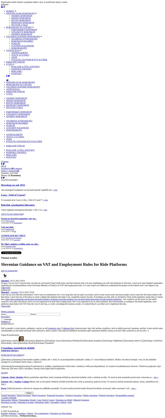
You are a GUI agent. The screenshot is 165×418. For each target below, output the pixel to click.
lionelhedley (18, 248)
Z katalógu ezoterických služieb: (18, 348)
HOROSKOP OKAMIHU (22, 41)
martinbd (17, 240)
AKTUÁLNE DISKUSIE (12, 214)
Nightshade (18, 223)
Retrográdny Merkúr (9, 400)
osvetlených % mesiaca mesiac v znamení (11, 168)
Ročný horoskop (39, 395)
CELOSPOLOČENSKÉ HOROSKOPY (23, 36)
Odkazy (30, 413)
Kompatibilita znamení (125, 395)
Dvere (3, 388)
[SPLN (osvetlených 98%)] (5, 161)
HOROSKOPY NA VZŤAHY (19, 27)
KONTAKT (16, 74)
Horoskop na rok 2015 (13, 185)
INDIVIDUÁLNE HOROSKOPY (20, 13)
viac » (156, 377)
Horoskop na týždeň (64, 400)
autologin (8, 319)
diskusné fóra (68, 328)
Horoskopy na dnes (26, 402)
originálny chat (54, 328)
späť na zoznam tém (9, 271)
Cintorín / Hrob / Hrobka (12, 377)
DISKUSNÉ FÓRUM (15, 62)
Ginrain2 (14, 292)
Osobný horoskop (8, 395)
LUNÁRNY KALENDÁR (22, 46)
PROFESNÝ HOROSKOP (22, 23)
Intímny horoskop (90, 395)
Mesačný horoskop (81, 400)
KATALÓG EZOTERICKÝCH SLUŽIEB (29, 60)
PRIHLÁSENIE (8, 312)
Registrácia (5, 317)
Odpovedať (5, 288)
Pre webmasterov (42, 413)
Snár (70, 402)
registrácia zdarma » (10, 350)
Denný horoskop (24, 395)
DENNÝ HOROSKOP (21, 18)
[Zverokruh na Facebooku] (7, 76)
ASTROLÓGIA (13, 50)
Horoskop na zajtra (8, 402)
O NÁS (9, 64)
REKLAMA (16, 71)
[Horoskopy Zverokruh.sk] (7, 80)
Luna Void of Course (45, 400)
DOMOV (10, 11)
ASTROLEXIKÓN (19, 53)
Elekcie (63, 402)
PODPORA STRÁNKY (21, 69)
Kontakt (4, 413)
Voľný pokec (10, 221)
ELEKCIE (15, 43)
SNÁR (14, 57)
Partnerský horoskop (55, 395)
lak (15, 231)
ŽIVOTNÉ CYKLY (19, 25)
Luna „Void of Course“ (13, 195)
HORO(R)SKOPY (19, 48)
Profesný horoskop (106, 395)
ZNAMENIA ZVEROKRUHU (24, 39)
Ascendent (54, 402)
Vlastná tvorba (11, 246)
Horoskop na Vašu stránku (61, 413)
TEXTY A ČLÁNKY (20, 55)
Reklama (12, 413)
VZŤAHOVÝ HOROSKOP (23, 32)
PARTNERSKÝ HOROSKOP (24, 30)
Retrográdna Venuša (27, 400)
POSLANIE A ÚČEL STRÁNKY (25, 67)
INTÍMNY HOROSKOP (21, 34)
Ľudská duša (10, 229)
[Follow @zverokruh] (9, 76)
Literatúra (22, 413)
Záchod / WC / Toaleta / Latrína (15, 382)
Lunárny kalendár (9, 398)
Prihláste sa (5, 322)
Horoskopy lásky (42, 402)
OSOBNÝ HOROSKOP (21, 16)
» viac (55, 190)
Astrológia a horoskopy (13, 238)
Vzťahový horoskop (73, 395)
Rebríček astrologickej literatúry (18, 205)
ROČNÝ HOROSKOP (21, 20)
